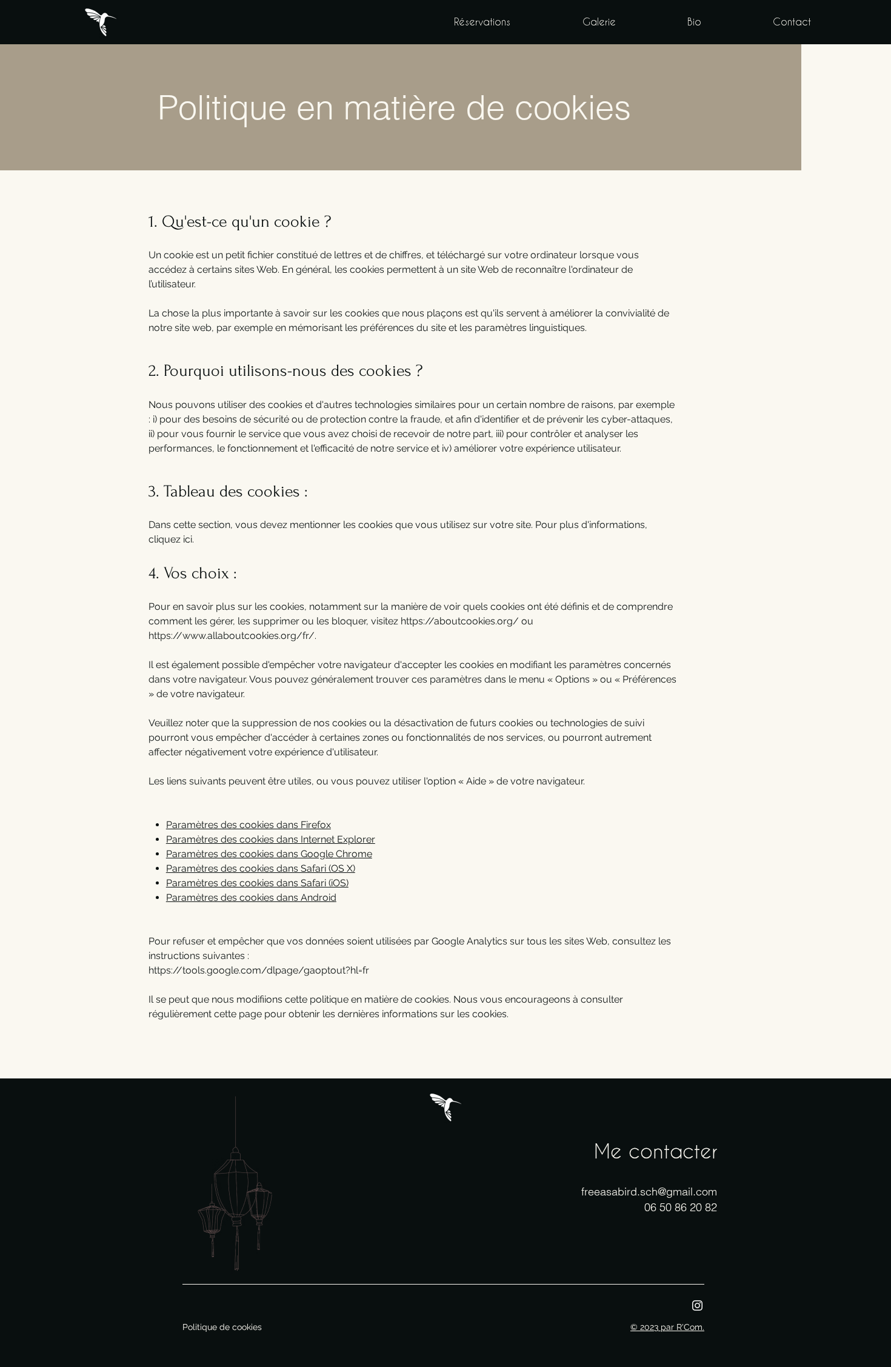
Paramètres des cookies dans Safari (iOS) (257, 883)
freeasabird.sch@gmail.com (649, 1191)
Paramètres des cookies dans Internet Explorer (270, 839)
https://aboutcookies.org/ (460, 621)
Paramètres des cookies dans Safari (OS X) (260, 868)
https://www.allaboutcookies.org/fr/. (232, 635)
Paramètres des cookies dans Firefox (248, 825)
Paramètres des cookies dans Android (251, 897)
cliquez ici (170, 539)
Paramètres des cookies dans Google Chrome (269, 854)
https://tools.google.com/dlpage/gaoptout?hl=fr (258, 970)
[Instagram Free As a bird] (697, 1305)
